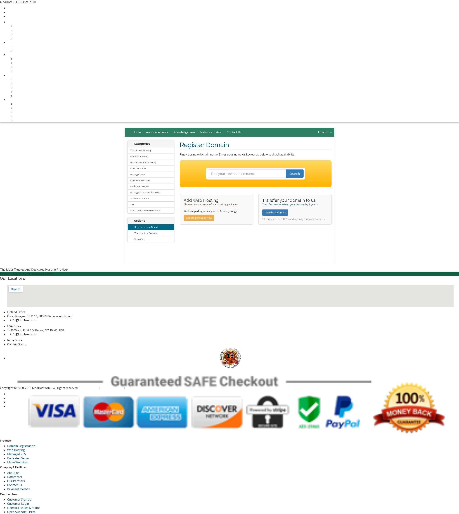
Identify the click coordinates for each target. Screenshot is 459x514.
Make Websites (17, 462)
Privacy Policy (90, 388)
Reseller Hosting (139, 156)
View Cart (139, 239)
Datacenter (14, 477)
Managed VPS (137, 174)
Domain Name (17, 42)
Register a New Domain (146, 227)
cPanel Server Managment (32, 96)
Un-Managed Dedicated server (34, 71)
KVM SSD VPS (23, 63)
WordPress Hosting (140, 150)
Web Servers (15, 55)
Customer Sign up (19, 499)
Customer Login (18, 504)
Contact (14, 8)
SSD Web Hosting (26, 26)
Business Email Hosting (30, 83)
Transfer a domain (275, 212)
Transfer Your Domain (29, 51)
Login (13, 16)
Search (294, 173)
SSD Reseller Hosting (28, 34)
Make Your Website (27, 79)
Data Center (22, 120)
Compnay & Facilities (21, 100)
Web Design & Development (145, 210)
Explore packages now (199, 217)
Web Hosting (16, 22)
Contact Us (21, 108)
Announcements (157, 132)
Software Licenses (26, 87)
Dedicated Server (139, 186)
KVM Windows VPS (140, 180)
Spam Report (134, 388)
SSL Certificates (24, 92)
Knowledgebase (184, 132)
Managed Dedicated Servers (145, 192)
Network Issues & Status (23, 508)
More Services (16, 75)
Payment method (18, 489)
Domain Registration (21, 446)
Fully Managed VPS (27, 59)
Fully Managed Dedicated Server (35, 67)
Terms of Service (112, 388)
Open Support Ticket (21, 512)
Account (324, 132)
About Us (20, 104)
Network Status (210, 132)
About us (13, 473)
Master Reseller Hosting (30, 38)
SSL (132, 204)
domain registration (27, 46)
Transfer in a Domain (145, 233)
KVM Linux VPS (138, 168)
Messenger (17, 12)
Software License (139, 198)
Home (137, 132)
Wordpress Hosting (27, 30)
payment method (25, 112)
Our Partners (23, 116)
